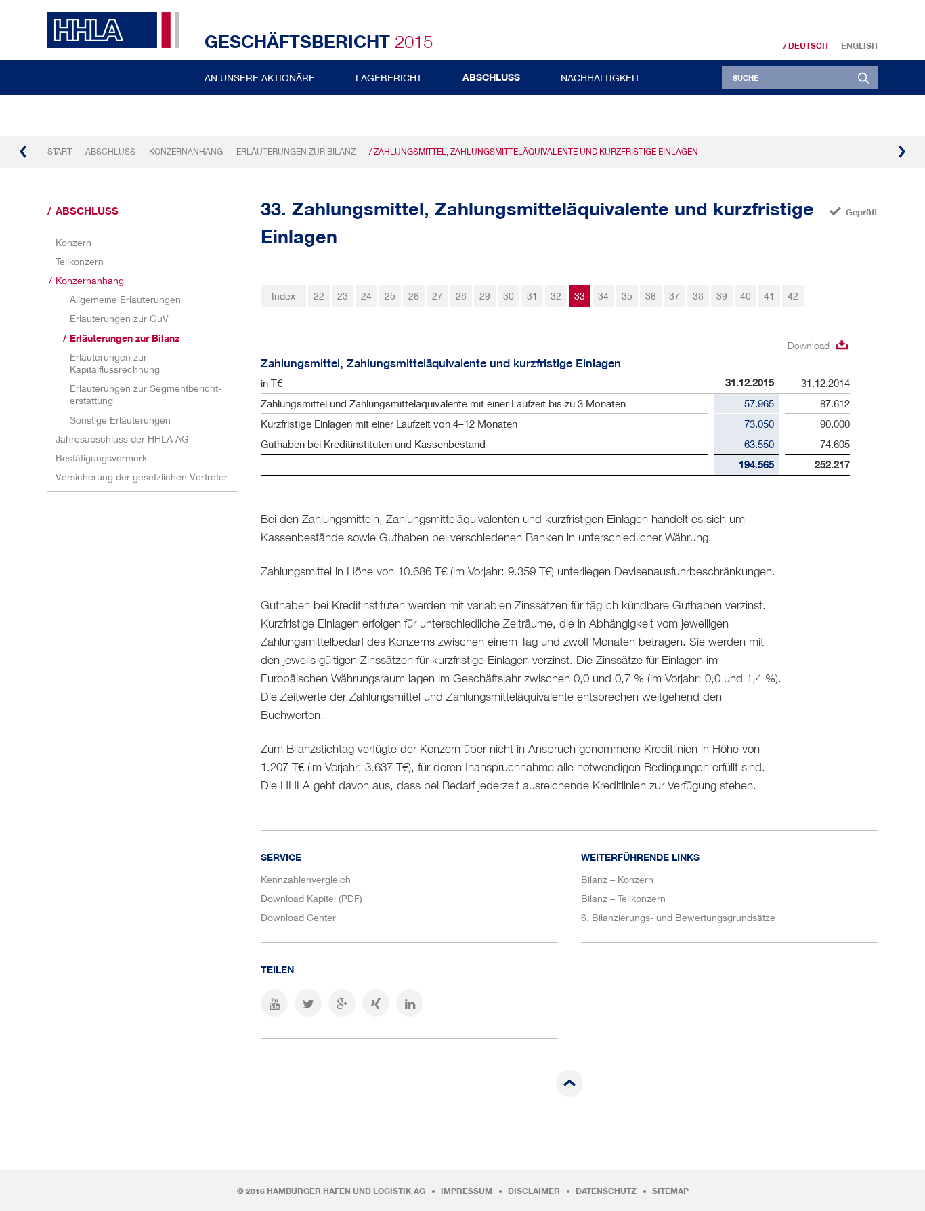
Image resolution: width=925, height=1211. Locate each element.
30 (508, 296)
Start (59, 151)
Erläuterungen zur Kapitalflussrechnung (115, 363)
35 (627, 296)
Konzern (73, 242)
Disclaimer (534, 1191)
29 (484, 296)
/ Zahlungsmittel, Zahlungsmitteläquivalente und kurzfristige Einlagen (533, 151)
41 (769, 296)
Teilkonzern (80, 261)
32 (556, 296)
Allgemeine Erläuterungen (125, 299)
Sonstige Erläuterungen (120, 420)
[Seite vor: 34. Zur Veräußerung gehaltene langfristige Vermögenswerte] (901, 151)
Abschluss (491, 77)
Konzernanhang (186, 151)
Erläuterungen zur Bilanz (296, 151)
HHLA (118, 30)
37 (674, 296)
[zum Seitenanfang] (569, 1083)
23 (342, 296)
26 (413, 296)
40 (745, 296)
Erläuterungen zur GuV (119, 318)
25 (390, 296)
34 (603, 296)
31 (532, 296)
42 (793, 296)
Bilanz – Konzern (617, 879)
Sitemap (670, 1191)
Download (809, 345)
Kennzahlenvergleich (306, 879)
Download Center (298, 917)
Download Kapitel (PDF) (311, 898)
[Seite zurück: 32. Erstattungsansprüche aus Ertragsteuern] (23, 151)
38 (698, 296)
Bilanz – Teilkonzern (623, 898)
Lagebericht (389, 77)
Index (283, 296)
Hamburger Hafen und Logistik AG (346, 1191)
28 (461, 296)
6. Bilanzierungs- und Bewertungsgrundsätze (678, 917)
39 (721, 296)
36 (650, 296)
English (859, 46)
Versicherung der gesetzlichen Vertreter (142, 477)
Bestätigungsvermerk (101, 458)
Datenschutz (606, 1191)
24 (366, 296)
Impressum (466, 1191)
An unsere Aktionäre (260, 77)
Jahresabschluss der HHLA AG (122, 439)
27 (437, 296)
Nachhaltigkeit (600, 77)
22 (319, 296)
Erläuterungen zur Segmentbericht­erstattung (145, 394)
